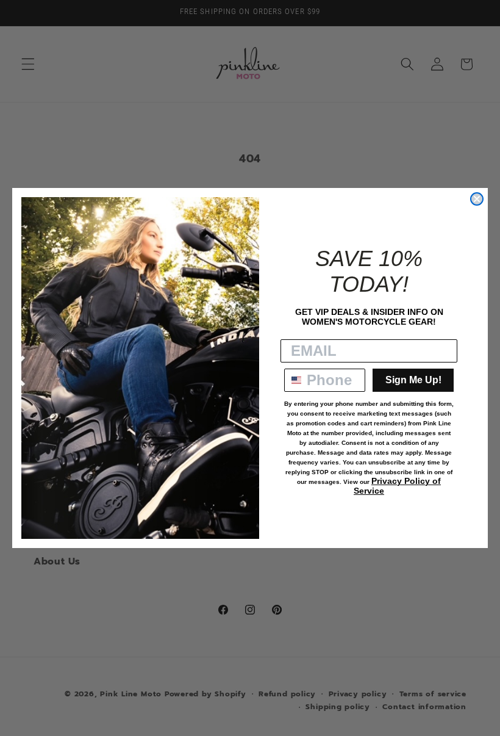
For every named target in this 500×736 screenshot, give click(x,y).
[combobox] (293, 380)
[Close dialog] (477, 199)
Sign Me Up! (413, 380)
